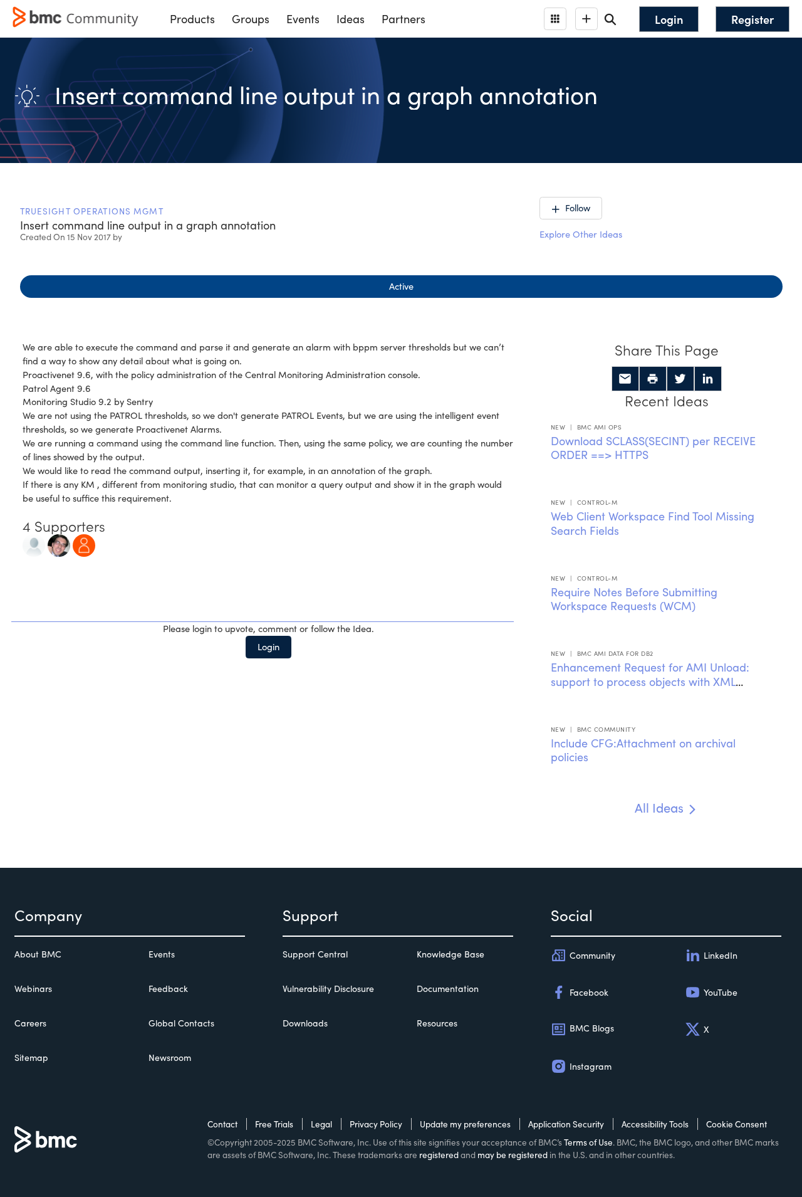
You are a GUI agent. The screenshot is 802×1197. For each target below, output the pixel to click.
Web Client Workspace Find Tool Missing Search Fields (652, 523)
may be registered (512, 1155)
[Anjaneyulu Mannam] (84, 543)
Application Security (566, 1124)
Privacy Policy (376, 1124)
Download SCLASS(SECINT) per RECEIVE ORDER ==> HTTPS (653, 448)
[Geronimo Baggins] (34, 543)
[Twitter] (680, 379)
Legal (321, 1124)
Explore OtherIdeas (580, 234)
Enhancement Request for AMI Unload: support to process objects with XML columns (650, 681)
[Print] (653, 379)
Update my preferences (465, 1124)
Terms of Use (588, 1142)
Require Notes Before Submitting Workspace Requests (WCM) (634, 599)
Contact (222, 1124)
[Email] (625, 379)
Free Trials (274, 1124)
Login (268, 646)
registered (439, 1155)
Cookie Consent (736, 1124)
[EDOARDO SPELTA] (59, 543)
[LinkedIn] (708, 379)
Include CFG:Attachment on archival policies (643, 750)
